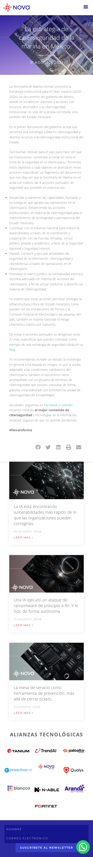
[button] (86, 6)
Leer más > (23, 537)
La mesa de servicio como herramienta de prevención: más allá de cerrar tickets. (44, 693)
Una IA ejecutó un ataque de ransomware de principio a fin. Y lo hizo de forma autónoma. (46, 605)
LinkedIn (67, 405)
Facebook (51, 405)
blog (12, 349)
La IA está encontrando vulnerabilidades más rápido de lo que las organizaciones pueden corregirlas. (45, 515)
